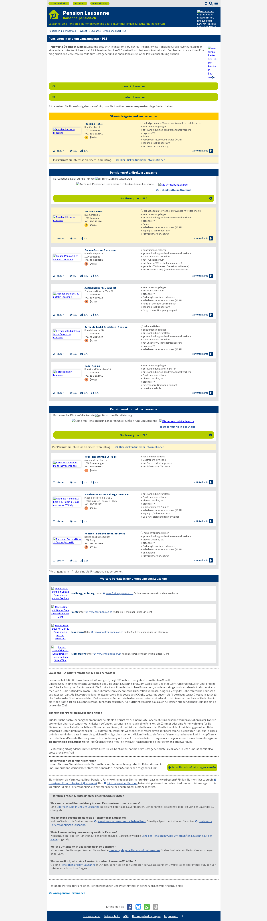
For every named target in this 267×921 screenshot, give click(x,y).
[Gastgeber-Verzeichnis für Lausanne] (55, 14)
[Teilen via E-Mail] (157, 907)
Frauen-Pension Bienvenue (100, 250)
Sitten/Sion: (78, 653)
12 (86, 470)
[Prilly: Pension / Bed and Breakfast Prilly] (67, 541)
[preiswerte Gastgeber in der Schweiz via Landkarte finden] (207, 20)
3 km (93, 301)
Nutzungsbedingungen (146, 916)
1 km (93, 340)
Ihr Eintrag (99, 3)
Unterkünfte (58, 3)
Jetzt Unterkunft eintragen (194, 767)
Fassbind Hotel (93, 123)
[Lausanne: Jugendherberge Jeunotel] (67, 295)
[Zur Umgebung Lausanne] (173, 184)
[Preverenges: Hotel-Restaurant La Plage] (67, 464)
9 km (93, 470)
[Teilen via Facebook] (131, 907)
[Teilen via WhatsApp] (148, 907)
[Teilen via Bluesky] (139, 907)
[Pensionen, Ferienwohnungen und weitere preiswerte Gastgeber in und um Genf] (60, 611)
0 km (93, 137)
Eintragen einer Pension (122, 783)
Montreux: (77, 632)
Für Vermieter (91, 916)
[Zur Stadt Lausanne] (176, 421)
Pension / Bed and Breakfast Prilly (104, 533)
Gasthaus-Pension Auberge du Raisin (106, 494)
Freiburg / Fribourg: (83, 593)
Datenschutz (112, 916)
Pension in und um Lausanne (78, 864)
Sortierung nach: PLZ (166, 198)
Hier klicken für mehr (142, 160)
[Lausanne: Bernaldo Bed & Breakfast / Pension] (67, 334)
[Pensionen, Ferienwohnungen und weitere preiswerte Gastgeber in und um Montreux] (60, 632)
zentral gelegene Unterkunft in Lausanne (134, 850)
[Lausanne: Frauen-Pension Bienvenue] (67, 257)
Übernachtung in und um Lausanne (77, 806)
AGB (126, 916)
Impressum (171, 916)
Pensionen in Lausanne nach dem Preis (122, 821)
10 (86, 301)
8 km (93, 508)
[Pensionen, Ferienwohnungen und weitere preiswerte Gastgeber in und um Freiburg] (60, 593)
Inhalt (80, 3)
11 (86, 508)
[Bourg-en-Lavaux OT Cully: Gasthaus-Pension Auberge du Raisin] (67, 502)
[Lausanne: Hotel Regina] (67, 373)
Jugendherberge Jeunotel (100, 287)
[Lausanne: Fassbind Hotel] (67, 131)
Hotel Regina (92, 366)
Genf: (74, 611)
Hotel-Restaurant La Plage (100, 456)
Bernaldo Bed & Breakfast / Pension (106, 327)
